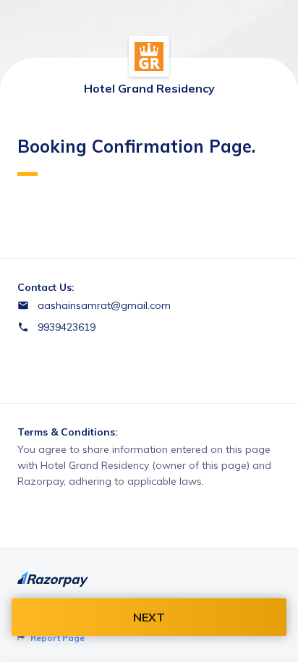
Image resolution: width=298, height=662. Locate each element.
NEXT (149, 617)
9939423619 (66, 327)
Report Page (56, 637)
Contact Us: (45, 287)
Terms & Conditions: (67, 431)
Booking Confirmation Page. (136, 146)
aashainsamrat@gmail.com (104, 305)
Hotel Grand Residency (149, 88)
